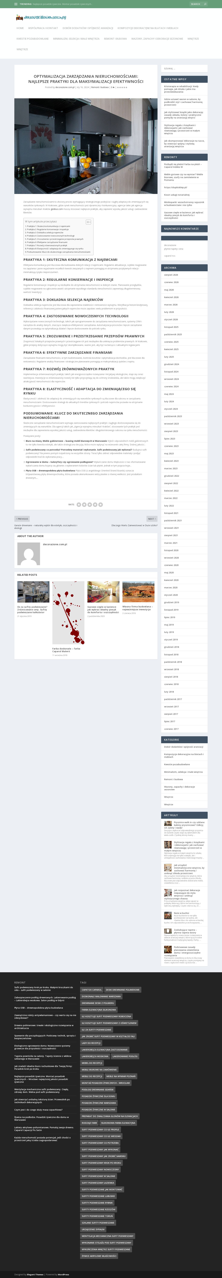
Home (20, 28)
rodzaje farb (89, 1122)
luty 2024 (169, 401)
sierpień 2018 (171, 676)
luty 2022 (169, 505)
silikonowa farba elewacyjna (118, 1122)
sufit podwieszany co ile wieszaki (101, 1136)
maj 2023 (169, 453)
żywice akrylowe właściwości (99, 1256)
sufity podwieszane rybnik (97, 1202)
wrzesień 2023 (171, 423)
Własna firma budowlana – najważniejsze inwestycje (137, 608)
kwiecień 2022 (171, 490)
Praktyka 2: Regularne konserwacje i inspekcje (48, 229)
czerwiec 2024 (171, 386)
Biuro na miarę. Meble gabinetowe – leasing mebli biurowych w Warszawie (66, 440)
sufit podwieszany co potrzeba (100, 1142)
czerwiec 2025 (171, 341)
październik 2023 (173, 416)
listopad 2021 (171, 513)
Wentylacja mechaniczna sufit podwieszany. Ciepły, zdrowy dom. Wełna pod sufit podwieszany (41, 1090)
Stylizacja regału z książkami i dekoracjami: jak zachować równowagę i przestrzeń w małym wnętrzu (182, 129)
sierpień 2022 (171, 483)
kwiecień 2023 (171, 460)
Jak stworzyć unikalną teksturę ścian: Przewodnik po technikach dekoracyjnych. (42, 1101)
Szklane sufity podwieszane (98, 1222)
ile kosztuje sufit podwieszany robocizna (106, 1016)
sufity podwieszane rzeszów (98, 1209)
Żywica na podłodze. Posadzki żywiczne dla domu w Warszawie (41, 1118)
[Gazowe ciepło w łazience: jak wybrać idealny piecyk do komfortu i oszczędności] (103, 592)
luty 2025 (169, 356)
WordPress (63, 1274)
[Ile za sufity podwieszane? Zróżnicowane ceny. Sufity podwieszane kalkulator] (33, 592)
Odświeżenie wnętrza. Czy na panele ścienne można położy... (62, 4)
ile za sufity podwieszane (96, 1029)
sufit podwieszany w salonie (98, 1176)
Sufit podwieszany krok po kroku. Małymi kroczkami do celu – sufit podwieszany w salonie (43, 988)
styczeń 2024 (171, 408)
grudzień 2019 (171, 602)
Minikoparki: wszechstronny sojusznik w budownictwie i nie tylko (184, 203)
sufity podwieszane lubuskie (98, 1196)
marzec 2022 (170, 498)
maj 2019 (169, 624)
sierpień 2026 (171, 274)
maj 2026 (169, 289)
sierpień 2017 (171, 714)
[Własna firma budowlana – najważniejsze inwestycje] (138, 591)
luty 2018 (169, 691)
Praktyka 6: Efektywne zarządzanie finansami (47, 242)
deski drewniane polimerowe (123, 989)
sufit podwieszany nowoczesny (100, 1169)
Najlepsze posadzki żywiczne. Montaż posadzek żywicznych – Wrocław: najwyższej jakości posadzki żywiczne (41, 1079)
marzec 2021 (170, 542)
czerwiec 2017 (171, 728)
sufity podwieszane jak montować (102, 1189)
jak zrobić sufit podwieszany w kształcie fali (108, 1036)
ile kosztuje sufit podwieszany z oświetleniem (109, 1023)
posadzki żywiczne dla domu (98, 1096)
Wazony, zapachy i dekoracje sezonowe (157, 39)
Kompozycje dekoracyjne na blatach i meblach (148, 28)
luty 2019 (169, 632)
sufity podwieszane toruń (97, 1216)
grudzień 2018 (171, 647)
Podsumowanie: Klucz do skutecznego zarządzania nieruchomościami (58, 252)
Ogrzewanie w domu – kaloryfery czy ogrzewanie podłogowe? (59, 461)
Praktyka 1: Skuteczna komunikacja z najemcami (48, 226)
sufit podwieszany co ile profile (100, 1129)
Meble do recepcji (92, 1076)
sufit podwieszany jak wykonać (100, 1149)
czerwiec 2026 (171, 282)
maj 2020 (169, 572)
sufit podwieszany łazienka (98, 1182)
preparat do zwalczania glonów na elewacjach (110, 1116)
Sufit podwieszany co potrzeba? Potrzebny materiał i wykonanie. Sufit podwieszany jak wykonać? (79, 449)
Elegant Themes (35, 1274)
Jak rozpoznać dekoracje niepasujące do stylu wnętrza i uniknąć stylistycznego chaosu (182, 894)
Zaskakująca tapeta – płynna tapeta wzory (185, 931)
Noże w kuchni (181, 913)
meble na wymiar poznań (120, 1076)
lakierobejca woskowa (95, 1056)
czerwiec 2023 (171, 446)
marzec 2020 (170, 587)
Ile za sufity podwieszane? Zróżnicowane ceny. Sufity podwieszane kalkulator (32, 609)
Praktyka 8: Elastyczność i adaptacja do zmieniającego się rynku (55, 248)
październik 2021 (173, 520)
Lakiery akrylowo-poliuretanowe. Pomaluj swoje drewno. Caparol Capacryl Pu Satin (44, 1129)
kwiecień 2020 (171, 580)
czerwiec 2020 (171, 565)
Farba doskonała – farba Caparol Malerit (66, 650)
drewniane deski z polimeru (98, 1003)
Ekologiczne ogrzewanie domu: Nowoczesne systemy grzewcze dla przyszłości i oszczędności (42, 1047)
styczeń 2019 (171, 639)
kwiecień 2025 (171, 349)
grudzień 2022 (171, 475)
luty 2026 (169, 312)
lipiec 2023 (169, 438)
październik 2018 (173, 661)
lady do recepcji (91, 1043)
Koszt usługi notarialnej (177, 194)
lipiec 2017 (169, 721)
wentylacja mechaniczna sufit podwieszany (107, 1236)
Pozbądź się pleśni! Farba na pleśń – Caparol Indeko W (183, 165)
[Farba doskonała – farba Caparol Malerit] (68, 612)
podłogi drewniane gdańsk (98, 1089)
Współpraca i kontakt (43, 28)
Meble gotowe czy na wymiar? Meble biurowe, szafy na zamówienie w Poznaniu (183, 177)
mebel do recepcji (92, 1063)
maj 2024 (169, 394)
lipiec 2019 (169, 617)
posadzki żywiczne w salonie (98, 1109)
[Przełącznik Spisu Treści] (87, 222)
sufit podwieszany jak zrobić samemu (103, 1156)
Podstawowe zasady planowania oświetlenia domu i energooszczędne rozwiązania (182, 951)
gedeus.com (57, 209)
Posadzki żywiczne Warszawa (99, 1102)
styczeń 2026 (171, 319)
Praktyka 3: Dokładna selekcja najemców (45, 232)
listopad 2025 (171, 327)
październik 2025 (173, 334)
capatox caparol (92, 989)
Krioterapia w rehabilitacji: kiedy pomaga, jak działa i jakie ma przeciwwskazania (181, 89)
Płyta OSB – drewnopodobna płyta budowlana (50, 470)
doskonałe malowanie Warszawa (101, 996)
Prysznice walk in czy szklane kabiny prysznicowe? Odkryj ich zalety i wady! (184, 825)
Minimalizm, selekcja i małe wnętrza (76, 39)
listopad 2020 (171, 550)
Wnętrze (193, 39)
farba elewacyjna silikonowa (99, 1009)
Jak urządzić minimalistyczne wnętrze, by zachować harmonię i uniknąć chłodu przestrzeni (184, 869)
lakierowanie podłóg (125, 1056)
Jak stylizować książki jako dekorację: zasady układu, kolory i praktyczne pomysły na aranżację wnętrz (183, 115)
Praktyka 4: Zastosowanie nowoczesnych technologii (50, 235)
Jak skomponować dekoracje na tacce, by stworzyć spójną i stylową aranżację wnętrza (184, 143)
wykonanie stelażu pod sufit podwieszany (106, 1242)
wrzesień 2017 (171, 706)
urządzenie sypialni (93, 1229)
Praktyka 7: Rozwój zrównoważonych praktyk (47, 245)
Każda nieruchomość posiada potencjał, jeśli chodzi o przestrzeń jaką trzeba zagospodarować (42, 1139)
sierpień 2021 (171, 535)
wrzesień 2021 (171, 527)
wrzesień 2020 (171, 557)
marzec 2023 (170, 468)
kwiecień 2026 (171, 297)
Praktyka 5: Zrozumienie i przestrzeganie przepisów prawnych (55, 239)
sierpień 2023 (171, 431)
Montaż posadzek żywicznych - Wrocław (106, 1082)
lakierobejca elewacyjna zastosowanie (105, 1049)
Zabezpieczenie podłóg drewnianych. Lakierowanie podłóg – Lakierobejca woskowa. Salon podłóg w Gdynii (45, 999)
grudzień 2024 (171, 364)
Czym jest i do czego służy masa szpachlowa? (38, 1109)
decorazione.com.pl (64, 87)
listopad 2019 (171, 609)
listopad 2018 (171, 654)
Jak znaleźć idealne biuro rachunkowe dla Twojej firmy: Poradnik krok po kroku (43, 1067)
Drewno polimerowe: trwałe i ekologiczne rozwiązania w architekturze (43, 1026)
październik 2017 (173, 699)
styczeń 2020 (171, 594)
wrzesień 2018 (171, 669)
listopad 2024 (171, 371)
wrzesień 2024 (171, 379)
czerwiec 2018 (171, 684)
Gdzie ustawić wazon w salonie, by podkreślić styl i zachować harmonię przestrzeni (183, 102)
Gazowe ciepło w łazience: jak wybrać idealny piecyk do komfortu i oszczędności (103, 609)
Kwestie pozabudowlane (33, 39)
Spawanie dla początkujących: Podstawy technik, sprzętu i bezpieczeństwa (45, 1037)
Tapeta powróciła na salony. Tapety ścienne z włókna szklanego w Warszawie (42, 1057)
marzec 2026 (170, 304)
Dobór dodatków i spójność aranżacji (88, 28)
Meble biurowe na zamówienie (99, 1069)
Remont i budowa (115, 39)
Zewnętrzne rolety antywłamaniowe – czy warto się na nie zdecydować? (45, 1016)
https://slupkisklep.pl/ (175, 187)
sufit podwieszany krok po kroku (101, 1162)
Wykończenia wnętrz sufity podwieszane (106, 1249)
